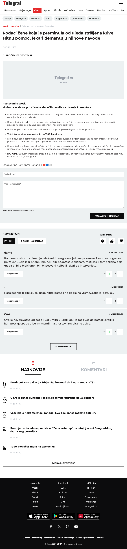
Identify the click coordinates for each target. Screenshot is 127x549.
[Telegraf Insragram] (68, 527)
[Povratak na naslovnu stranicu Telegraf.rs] (12, 3)
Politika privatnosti (85, 537)
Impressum (49, 537)
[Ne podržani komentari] (121, 241)
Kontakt (100, 537)
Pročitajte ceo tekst (17, 55)
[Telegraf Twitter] (59, 527)
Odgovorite (13, 273)
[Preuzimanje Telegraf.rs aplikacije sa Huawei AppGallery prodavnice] (88, 516)
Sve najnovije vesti (63, 463)
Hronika (15, 26)
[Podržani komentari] (112, 241)
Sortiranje (106, 235)
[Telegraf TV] (76, 527)
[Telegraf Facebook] (51, 527)
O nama (26, 537)
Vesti (5, 26)
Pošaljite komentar (107, 216)
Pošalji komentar (32, 241)
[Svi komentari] (103, 241)
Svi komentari (63, 346)
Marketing (37, 537)
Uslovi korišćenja (65, 537)
